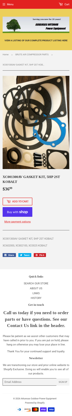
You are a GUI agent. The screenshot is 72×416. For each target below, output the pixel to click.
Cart (66, 4)
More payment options (17, 221)
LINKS (36, 293)
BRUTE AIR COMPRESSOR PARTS (32, 54)
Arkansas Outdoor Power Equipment (38, 398)
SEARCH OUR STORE (36, 283)
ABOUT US (36, 288)
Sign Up (63, 382)
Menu (10, 4)
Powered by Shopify (35, 402)
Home (6, 54)
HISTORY (36, 298)
